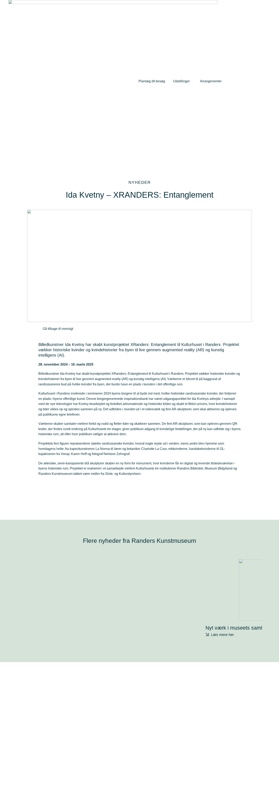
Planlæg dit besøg (151, 81)
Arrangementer (211, 81)
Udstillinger (181, 81)
